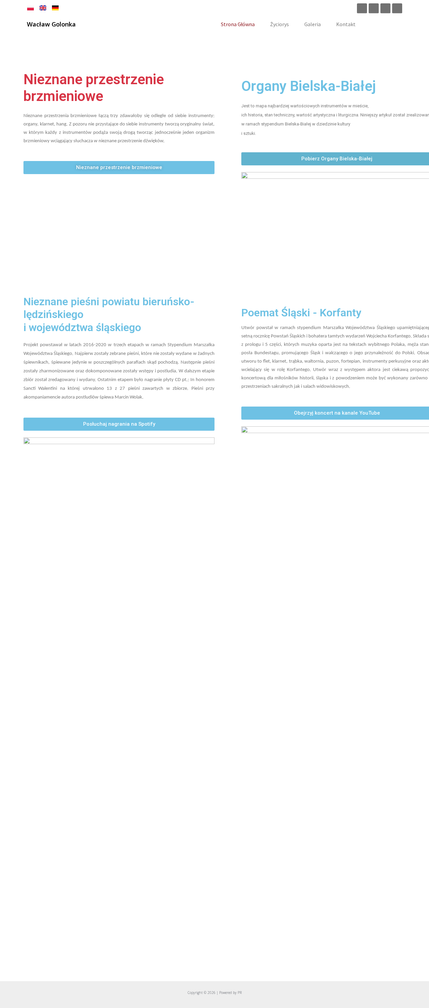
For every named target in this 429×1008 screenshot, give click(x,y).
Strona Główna (238, 24)
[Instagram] (374, 8)
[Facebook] (362, 8)
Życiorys (279, 24)
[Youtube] (397, 8)
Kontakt (346, 24)
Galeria (312, 24)
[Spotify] (385, 8)
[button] (118, 167)
